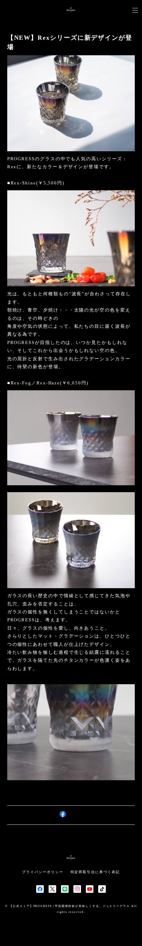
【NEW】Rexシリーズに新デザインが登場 (69, 42)
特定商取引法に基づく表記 (95, 872)
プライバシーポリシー (42, 872)
